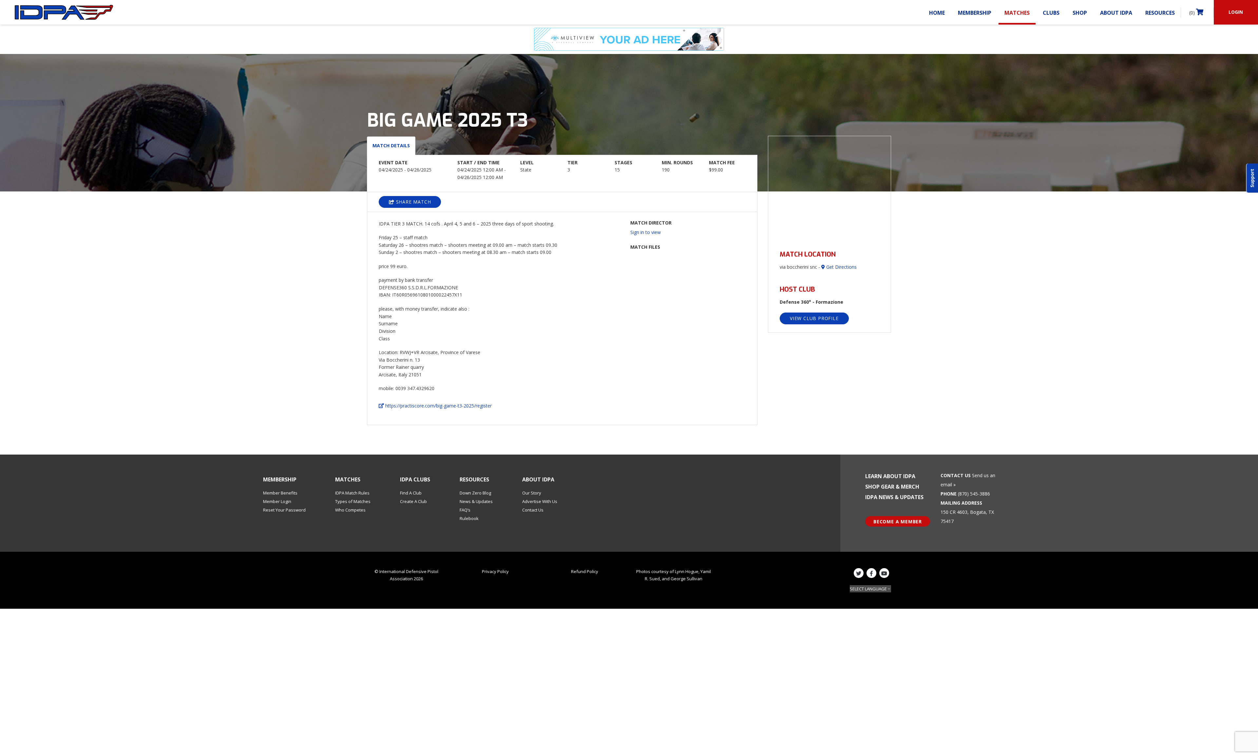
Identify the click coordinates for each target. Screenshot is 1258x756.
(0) (1192, 12)
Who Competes (350, 510)
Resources (1160, 12)
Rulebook (469, 518)
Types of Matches (353, 501)
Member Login (277, 501)
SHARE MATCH (412, 202)
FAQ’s (465, 510)
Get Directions (841, 267)
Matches (1017, 12)
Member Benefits (280, 493)
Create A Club (413, 501)
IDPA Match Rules (352, 493)
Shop (1080, 12)
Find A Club (411, 493)
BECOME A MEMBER (897, 521)
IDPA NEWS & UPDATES (894, 497)
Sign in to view (645, 232)
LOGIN (1236, 12)
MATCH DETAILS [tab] (391, 145)
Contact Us (532, 510)
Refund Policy (584, 571)
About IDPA (1116, 12)
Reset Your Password (284, 510)
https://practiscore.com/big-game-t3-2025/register (438, 406)
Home (937, 12)
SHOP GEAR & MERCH (892, 486)
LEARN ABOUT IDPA (890, 476)
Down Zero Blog (475, 493)
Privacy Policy (495, 571)
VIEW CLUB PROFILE (814, 318)
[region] (829, 189)
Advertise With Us (539, 501)
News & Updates (476, 501)
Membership (974, 12)
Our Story (531, 493)
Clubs (1051, 12)
